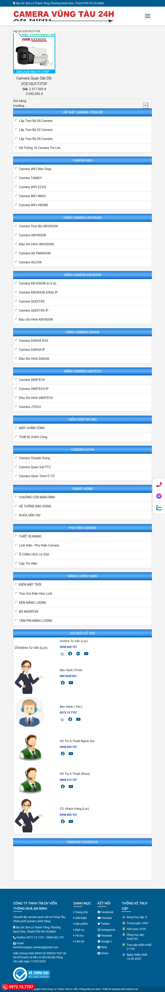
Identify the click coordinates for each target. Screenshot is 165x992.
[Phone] (159, 484)
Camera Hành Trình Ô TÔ (37, 476)
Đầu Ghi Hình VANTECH (36, 398)
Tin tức (79, 935)
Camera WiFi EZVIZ (32, 187)
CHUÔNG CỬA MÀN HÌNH (37, 497)
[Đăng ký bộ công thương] (31, 974)
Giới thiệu (80, 918)
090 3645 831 (68, 676)
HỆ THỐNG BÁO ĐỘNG (35, 506)
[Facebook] (70, 653)
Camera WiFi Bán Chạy (35, 169)
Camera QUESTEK (32, 301)
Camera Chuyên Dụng (34, 458)
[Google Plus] (78, 653)
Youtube (106, 918)
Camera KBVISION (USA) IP (38, 292)
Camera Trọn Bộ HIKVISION (38, 226)
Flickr (103, 947)
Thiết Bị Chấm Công (33, 437)
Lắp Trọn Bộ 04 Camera (36, 121)
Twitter (105, 923)
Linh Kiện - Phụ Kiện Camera (39, 545)
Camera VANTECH (32, 380)
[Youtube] (86, 653)
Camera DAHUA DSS (33, 341)
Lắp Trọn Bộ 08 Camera (36, 139)
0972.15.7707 (35, 937)
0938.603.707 (55, 937)
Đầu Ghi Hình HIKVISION (36, 244)
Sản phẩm (81, 923)
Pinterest (106, 935)
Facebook (106, 912)
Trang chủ (81, 912)
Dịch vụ (79, 929)
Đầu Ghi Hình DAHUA (34, 359)
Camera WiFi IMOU (32, 196)
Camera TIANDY (30, 178)
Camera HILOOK (30, 262)
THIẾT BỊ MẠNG (30, 536)
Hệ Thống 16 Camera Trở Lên (40, 148)
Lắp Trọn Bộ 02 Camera (36, 130)
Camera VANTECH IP (33, 389)
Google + (106, 941)
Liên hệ (79, 941)
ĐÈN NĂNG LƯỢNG (32, 603)
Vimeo (104, 953)
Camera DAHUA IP (32, 350)
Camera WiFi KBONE (33, 205)
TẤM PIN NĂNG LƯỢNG (35, 621)
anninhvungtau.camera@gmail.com (35, 947)
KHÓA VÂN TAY (30, 515)
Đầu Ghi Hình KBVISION (36, 319)
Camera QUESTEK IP (33, 310)
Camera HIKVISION (32, 235)
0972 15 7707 (68, 712)
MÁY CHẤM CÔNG (32, 428)
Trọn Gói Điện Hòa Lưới (35, 593)
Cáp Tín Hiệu (28, 563)
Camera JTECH (30, 407)
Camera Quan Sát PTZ (35, 467)
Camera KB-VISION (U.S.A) (37, 283)
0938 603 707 (68, 646)
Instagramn (107, 929)
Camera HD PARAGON (35, 253)
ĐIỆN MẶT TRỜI (30, 584)
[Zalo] (62, 653)
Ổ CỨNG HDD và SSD (34, 554)
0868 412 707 (68, 779)
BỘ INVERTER (28, 612)
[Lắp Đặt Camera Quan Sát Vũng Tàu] (63, 15)
